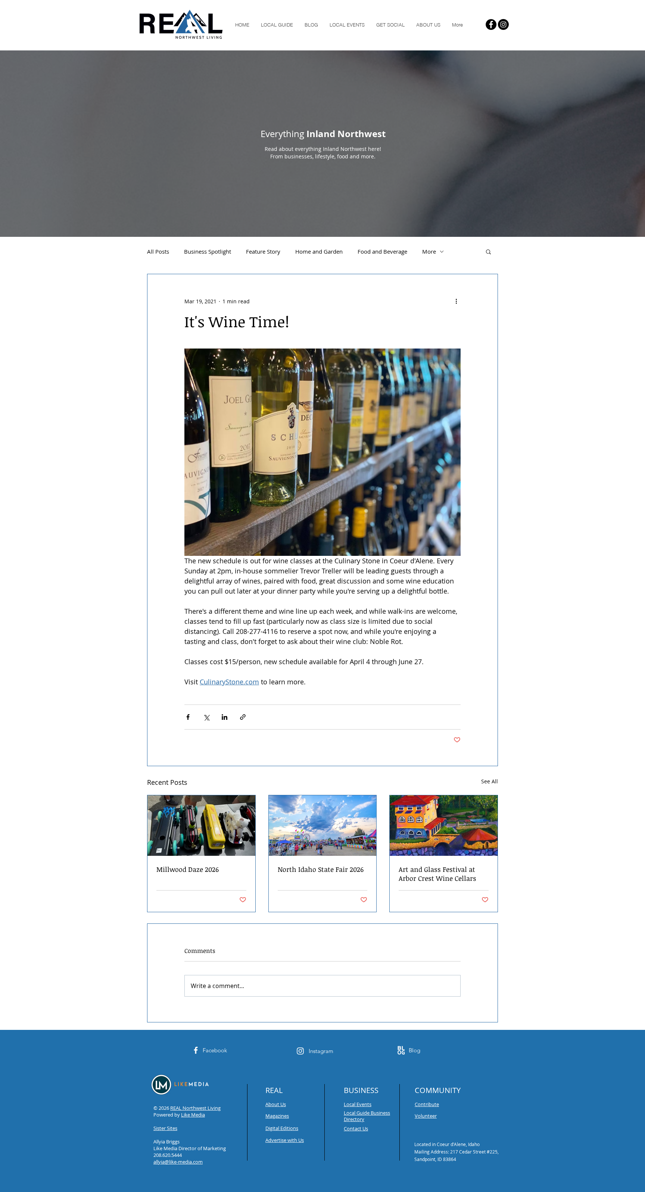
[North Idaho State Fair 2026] (323, 825)
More (429, 251)
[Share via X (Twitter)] (206, 717)
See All (489, 781)
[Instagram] (503, 24)
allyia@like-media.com (178, 1161)
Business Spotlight (207, 251)
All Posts (158, 251)
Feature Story (263, 251)
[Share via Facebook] (187, 717)
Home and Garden (319, 251)
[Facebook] (491, 24)
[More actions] (456, 301)
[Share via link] (242, 717)
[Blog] (401, 1050)
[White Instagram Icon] (300, 1051)
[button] (488, 251)
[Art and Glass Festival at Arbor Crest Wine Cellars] (444, 825)
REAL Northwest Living (195, 1108)
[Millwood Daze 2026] (201, 825)
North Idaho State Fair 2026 (321, 869)
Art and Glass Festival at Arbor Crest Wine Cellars (437, 874)
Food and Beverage (382, 251)
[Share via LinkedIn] (224, 717)
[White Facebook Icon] (195, 1050)
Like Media (193, 1114)
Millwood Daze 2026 (187, 869)
